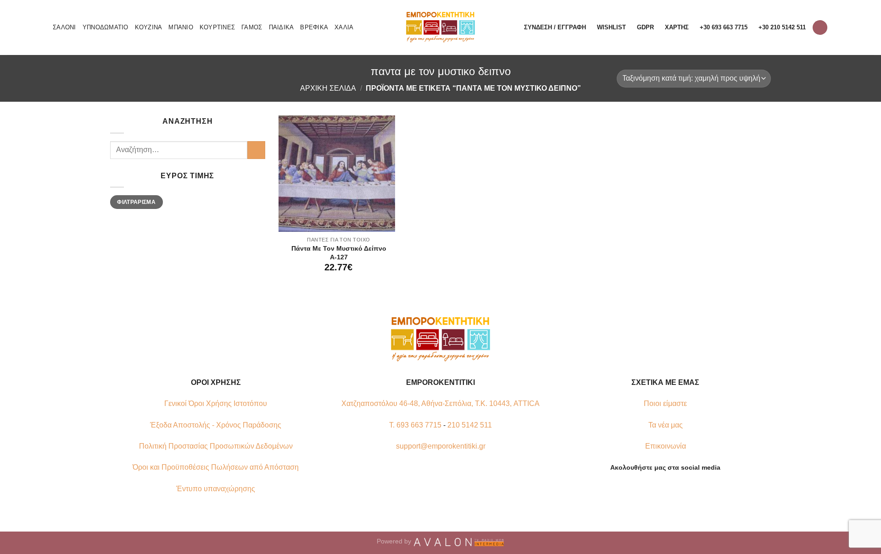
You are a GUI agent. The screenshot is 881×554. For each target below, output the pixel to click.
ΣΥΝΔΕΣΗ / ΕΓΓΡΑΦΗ (555, 27)
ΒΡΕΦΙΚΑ (314, 27)
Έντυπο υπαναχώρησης (215, 489)
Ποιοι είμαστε (665, 403)
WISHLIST (611, 27)
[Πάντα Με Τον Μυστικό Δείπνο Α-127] (337, 173)
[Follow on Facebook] (648, 489)
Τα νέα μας (665, 425)
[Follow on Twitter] (671, 489)
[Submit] (256, 150)
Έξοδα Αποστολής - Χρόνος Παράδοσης (215, 425)
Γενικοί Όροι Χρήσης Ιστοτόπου (215, 403)
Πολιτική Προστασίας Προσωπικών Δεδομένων (216, 446)
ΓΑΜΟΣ (251, 27)
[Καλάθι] (820, 27)
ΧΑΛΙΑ (344, 27)
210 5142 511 (469, 425)
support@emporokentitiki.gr (440, 446)
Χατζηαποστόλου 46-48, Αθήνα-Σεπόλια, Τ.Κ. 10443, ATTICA (440, 403)
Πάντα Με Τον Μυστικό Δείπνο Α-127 (338, 253)
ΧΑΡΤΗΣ (677, 27)
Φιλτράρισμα (136, 202)
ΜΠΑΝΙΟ (180, 27)
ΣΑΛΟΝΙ (64, 27)
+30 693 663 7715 (723, 27)
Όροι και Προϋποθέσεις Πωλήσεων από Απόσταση (216, 467)
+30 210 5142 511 (782, 27)
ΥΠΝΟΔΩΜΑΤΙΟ (105, 27)
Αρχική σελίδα (328, 88)
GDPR (645, 27)
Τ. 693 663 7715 (415, 425)
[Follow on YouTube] (682, 489)
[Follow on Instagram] (660, 489)
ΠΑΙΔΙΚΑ (281, 27)
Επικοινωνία (665, 446)
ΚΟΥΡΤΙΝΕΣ (217, 27)
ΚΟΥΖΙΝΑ (148, 27)
